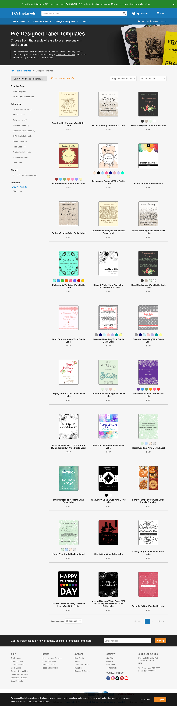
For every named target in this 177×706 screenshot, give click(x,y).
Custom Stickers (17, 664)
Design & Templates (65, 21)
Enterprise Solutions (19, 677)
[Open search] (124, 13)
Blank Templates (19, 91)
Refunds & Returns (82, 671)
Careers (109, 661)
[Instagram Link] (113, 678)
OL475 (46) (17, 191)
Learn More (145, 699)
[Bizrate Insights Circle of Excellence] (113, 691)
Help (85, 21)
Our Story (110, 658)
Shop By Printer (17, 681)
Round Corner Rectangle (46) (25, 175)
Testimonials (111, 667)
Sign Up (160, 640)
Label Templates (24, 70)
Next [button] (160, 621)
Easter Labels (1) (20, 141)
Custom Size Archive (19, 671)
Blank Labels (19, 21)
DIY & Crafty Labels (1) (22, 136)
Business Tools (49, 664)
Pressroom (110, 664)
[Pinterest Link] (122, 678)
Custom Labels (40, 21)
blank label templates (65, 54)
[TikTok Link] (117, 678)
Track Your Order (82, 664)
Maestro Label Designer (52, 658)
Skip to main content (9, 2)
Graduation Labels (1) (22, 152)
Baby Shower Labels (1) (22, 109)
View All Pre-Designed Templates (28, 78)
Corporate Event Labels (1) (24, 130)
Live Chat (145, 21)
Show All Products (19, 186)
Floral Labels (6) (19, 146)
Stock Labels (16, 667)
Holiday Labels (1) (20, 157)
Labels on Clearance (19, 674)
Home (13, 70)
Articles (77, 661)
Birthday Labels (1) (20, 114)
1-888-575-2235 (159, 21)
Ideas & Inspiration (50, 667)
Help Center (79, 658)
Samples (78, 667)
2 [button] (152, 621)
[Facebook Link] (108, 678)
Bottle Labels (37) (20, 120)
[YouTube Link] (126, 678)
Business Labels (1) (21, 125)
